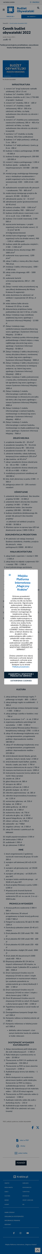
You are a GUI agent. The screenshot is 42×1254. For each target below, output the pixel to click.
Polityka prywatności (20, 667)
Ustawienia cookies (21, 681)
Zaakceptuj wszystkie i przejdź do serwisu (21, 675)
